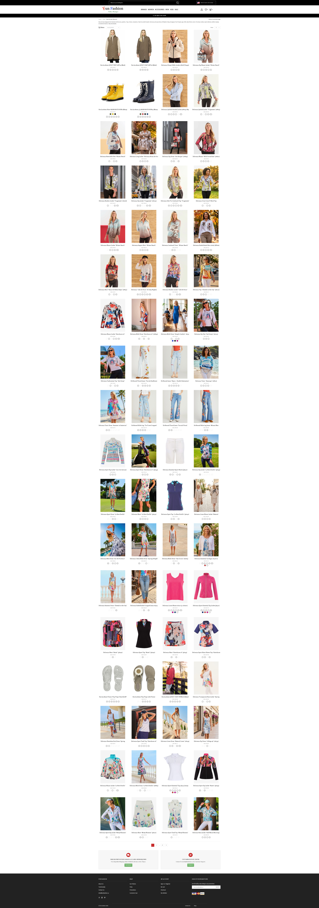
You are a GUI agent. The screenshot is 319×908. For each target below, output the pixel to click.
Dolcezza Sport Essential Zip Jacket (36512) (206, 605)
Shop (104, 19)
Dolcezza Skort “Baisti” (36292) (112, 652)
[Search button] (177, 2)
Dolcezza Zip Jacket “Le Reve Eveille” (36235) (206, 470)
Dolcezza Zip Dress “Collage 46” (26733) (206, 741)
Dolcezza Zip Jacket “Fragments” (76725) (144, 201)
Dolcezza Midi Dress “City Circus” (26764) (175, 558)
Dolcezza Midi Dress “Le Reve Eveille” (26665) (144, 785)
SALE (176, 9)
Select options (113, 60)
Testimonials (102, 887)
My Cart (163, 887)
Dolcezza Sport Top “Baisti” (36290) (144, 652)
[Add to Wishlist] (121, 60)
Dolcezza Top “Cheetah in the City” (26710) (206, 290)
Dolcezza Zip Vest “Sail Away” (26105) (206, 334)
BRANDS (144, 9)
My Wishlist (164, 893)
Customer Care (133, 893)
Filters (102, 27)
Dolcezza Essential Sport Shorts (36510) (175, 470)
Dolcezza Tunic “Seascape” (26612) (206, 381)
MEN (167, 9)
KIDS (172, 9)
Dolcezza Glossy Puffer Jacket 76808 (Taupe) (175, 65)
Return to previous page (214, 19)
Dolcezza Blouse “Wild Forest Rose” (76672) (206, 156)
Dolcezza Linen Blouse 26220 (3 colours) (175, 605)
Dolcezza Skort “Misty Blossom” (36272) (144, 832)
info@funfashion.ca (104, 893)
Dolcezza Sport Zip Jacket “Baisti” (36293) (206, 785)
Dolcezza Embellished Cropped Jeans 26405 (144, 605)
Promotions (133, 890)
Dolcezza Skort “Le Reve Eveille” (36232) (144, 514)
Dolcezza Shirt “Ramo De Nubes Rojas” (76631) (113, 290)
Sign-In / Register (165, 884)
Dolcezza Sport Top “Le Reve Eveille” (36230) (175, 514)
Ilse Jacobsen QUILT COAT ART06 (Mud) (144, 65)
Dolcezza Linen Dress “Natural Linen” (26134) (175, 741)
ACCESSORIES (159, 9)
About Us (101, 884)
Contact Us (101, 890)
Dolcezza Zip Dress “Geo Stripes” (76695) (175, 156)
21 (162, 845)
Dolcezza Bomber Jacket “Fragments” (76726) (113, 201)
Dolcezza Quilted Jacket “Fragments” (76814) (206, 109)
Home (100, 19)
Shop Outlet (166, 15)
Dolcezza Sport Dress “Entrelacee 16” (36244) (144, 470)
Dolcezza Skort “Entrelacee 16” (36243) (175, 652)
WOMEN (151, 9)
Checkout (163, 890)
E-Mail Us (191, 865)
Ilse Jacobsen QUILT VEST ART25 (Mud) (112, 65)
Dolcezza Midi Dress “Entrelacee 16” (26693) (144, 334)
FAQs (131, 887)
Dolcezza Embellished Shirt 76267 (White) (206, 245)
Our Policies (128, 865)
